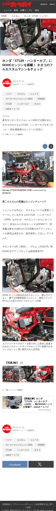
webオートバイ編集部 (23, 84)
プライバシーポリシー (23, 504)
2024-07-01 (18, 81)
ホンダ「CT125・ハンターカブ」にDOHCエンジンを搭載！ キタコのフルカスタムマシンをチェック (27, 65)
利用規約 (6, 504)
